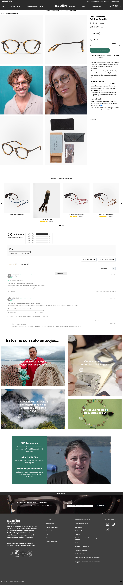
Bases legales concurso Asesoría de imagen (87, 557)
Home (2, 13)
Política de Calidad (80, 554)
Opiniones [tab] (11, 264)
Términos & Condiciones (82, 546)
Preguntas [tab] (23, 264)
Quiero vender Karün (116, 1)
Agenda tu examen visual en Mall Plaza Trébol (98, 1)
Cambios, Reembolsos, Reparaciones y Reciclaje (86, 538)
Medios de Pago (79, 531)
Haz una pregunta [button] (90, 259)
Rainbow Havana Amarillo (14, 288)
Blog (47, 534)
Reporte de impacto (51, 541)
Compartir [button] (12, 291)
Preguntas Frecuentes (81, 523)
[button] (111, 291)
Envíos (77, 543)
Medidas (96, 33)
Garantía (77, 534)
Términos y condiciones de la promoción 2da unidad (87, 561)
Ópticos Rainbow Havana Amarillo (16, 316)
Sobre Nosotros (50, 523)
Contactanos (78, 527)
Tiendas (48, 538)
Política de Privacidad (81, 550)
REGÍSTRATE (100, 506)
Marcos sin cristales (105, 44)
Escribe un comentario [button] (108, 259)
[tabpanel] (21, 39)
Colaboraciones (50, 531)
